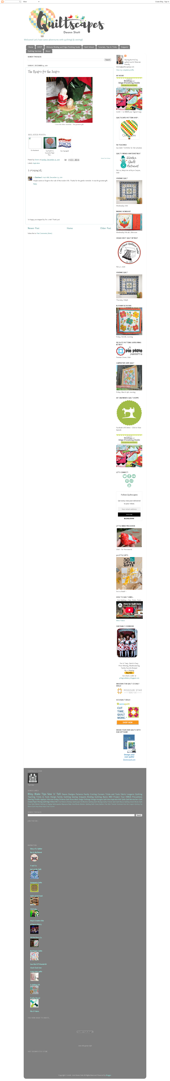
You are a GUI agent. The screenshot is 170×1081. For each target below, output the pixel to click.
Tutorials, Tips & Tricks (107, 47)
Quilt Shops (35, 806)
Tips (43, 794)
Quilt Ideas (107, 799)
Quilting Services (34, 51)
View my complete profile (125, 70)
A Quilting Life (35, 985)
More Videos (120, 620)
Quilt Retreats (130, 799)
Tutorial (113, 804)
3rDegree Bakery (36, 924)
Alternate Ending (52, 799)
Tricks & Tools (42, 797)
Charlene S (38, 177)
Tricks (47, 806)
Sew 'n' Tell (54, 794)
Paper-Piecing (37, 802)
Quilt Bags (46, 802)
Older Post (105, 228)
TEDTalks (33, 909)
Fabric (123, 794)
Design (53, 797)
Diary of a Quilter (36, 849)
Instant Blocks (134, 802)
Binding (90, 797)
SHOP (39, 47)
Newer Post (33, 228)
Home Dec (126, 804)
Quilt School (89, 47)
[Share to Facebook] (76, 160)
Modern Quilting (85, 804)
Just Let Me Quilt (35, 869)
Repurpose (65, 804)
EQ (81, 802)
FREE (56, 802)
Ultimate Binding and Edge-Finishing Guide (63, 47)
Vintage (93, 799)
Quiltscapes (76, 802)
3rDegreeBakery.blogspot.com (129, 678)
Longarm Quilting (134, 794)
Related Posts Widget (105, 158)
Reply (35, 184)
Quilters (101, 804)
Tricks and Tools (112, 794)
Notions (30, 806)
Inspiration (36, 163)
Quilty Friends (107, 802)
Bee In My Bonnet (36, 852)
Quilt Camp (95, 804)
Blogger (108, 1075)
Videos (52, 802)
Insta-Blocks (76, 804)
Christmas (62, 799)
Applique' (43, 799)
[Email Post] (65, 160)
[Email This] (69, 160)
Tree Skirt (108, 804)
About (48, 51)
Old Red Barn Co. (36, 937)
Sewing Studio (34, 799)
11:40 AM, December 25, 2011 (52, 177)
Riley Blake (34, 794)
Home (30, 47)
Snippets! (124, 47)
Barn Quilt (138, 799)
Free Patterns (62, 802)
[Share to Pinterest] (78, 160)
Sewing (75, 797)
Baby (69, 804)
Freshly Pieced (35, 998)
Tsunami (52, 806)
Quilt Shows (70, 799)
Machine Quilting (88, 802)
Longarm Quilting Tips (135, 804)
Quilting (126, 802)
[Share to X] (74, 160)
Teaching (31, 797)
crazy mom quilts (36, 971)
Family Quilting (64, 797)
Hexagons (99, 799)
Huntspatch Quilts (36, 882)
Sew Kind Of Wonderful (38, 964)
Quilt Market (36, 804)
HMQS (128, 797)
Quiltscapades (57, 804)
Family (86, 794)
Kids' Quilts (121, 799)
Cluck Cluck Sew (36, 968)
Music (76, 799)
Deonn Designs (68, 794)
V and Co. (33, 866)
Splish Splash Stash (36, 896)
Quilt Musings (98, 802)
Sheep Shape (42, 806)
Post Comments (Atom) (44, 233)
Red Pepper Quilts (36, 951)
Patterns (79, 794)
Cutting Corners (97, 794)
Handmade (120, 804)
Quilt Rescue (120, 802)
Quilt (114, 802)
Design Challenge (84, 799)
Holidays (69, 802)
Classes (30, 802)
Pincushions (137, 797)
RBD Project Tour (117, 797)
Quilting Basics (101, 797)
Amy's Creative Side (37, 921)
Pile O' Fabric (34, 1011)
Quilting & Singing (46, 804)
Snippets (82, 797)
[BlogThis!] (72, 160)
